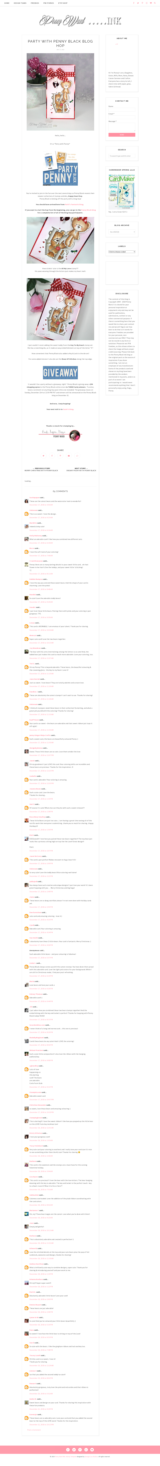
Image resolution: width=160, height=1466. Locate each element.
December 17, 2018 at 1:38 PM (41, 811)
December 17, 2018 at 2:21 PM (41, 876)
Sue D (31, 1343)
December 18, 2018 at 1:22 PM (41, 1286)
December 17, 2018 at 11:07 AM (41, 658)
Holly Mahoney (35, 536)
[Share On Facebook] (52, 456)
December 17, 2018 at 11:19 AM (41, 673)
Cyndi (31, 925)
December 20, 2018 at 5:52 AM (41, 1394)
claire (31, 897)
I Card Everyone (36, 561)
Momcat (32, 635)
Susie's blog (68, 409)
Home (6, 3)
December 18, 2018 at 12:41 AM (41, 1128)
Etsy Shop (62, 3)
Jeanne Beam (35, 789)
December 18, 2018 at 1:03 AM (41, 1140)
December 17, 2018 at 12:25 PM (41, 771)
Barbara (32, 1161)
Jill (30, 1007)
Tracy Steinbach (36, 1146)
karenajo (33, 1414)
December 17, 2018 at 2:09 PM (41, 863)
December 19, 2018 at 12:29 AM (41, 1365)
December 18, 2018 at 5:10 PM (41, 1325)
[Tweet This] (43, 456)
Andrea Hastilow (36, 1264)
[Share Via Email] (69, 456)
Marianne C (34, 1210)
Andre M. (33, 1399)
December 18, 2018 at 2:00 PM (41, 1299)
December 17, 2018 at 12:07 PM (41, 755)
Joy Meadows (35, 648)
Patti (31, 835)
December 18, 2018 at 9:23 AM (41, 1218)
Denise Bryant (35, 1305)
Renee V (32, 1383)
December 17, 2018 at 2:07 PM (41, 851)
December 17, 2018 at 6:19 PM (41, 976)
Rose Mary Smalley (37, 817)
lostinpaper (34, 497)
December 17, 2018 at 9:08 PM (41, 1060)
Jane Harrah (34, 679)
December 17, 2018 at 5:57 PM (41, 958)
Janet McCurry (35, 856)
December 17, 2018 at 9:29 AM (41, 602)
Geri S (31, 804)
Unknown (33, 510)
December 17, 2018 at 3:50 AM (41, 505)
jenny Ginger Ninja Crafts (40, 735)
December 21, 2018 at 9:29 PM (41, 1409)
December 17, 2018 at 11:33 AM (41, 714)
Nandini (32, 594)
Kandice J (33, 692)
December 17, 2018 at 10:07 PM (41, 1099)
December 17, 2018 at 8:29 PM (41, 1032)
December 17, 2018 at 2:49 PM (41, 891)
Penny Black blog (88, 210)
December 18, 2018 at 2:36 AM (41, 1156)
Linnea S (32, 1371)
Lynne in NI (34, 1317)
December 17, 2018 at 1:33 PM (41, 799)
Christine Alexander (37, 1105)
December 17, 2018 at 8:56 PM (41, 1045)
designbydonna (35, 748)
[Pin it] (60, 456)
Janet (32, 761)
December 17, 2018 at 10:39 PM (41, 1112)
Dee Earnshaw (35, 912)
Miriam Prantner (36, 1050)
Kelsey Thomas (35, 994)
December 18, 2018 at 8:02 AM (41, 1205)
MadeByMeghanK (36, 1037)
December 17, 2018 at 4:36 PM (41, 945)
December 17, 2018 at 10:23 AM (41, 643)
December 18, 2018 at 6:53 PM (41, 1337)
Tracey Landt (34, 1355)
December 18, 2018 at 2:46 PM (41, 1312)
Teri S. (32, 663)
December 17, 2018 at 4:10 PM (41, 920)
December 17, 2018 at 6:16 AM (41, 530)
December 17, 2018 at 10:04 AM (41, 630)
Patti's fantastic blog (74, 204)
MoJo (31, 548)
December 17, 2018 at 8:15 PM (41, 1019)
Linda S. (32, 963)
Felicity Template (71, 1457)
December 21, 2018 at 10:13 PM (41, 1424)
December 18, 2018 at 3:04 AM (41, 1171)
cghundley (33, 1066)
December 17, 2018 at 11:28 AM (41, 699)
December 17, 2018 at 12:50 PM (41, 783)
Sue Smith (33, 938)
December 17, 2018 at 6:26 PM (41, 989)
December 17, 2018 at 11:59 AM (41, 730)
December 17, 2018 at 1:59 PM (41, 830)
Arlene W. (33, 1248)
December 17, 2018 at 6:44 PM (41, 1001)
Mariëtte (33, 523)
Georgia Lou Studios (91, 1457)
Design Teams (20, 3)
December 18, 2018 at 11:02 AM (41, 1243)
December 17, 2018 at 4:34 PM (41, 932)
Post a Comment (34, 1430)
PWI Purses (48, 3)
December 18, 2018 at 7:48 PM (41, 1350)
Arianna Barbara (36, 1279)
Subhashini (34, 1195)
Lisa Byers (33, 1177)
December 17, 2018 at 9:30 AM (41, 617)
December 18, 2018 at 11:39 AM (41, 1258)
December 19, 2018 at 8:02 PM (41, 1378)
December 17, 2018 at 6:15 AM (41, 517)
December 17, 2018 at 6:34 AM (41, 543)
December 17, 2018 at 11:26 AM (41, 686)
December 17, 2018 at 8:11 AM (41, 574)
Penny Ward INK (60, 1457)
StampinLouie (35, 1092)
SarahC (32, 607)
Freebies (35, 3)
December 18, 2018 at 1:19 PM (41, 1274)
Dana (31, 1330)
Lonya (32, 623)
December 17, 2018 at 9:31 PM (41, 1087)
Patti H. (32, 1292)
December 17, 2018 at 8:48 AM (41, 589)
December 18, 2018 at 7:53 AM (41, 1189)
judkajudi (33, 881)
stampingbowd (35, 1118)
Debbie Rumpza (35, 579)
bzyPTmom (34, 720)
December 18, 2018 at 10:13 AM (41, 1230)
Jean (31, 1223)
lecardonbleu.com (37, 1025)
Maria (31, 981)
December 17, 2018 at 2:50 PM (41, 907)
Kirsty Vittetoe (35, 1133)
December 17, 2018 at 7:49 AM (41, 555)
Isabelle (32, 776)
